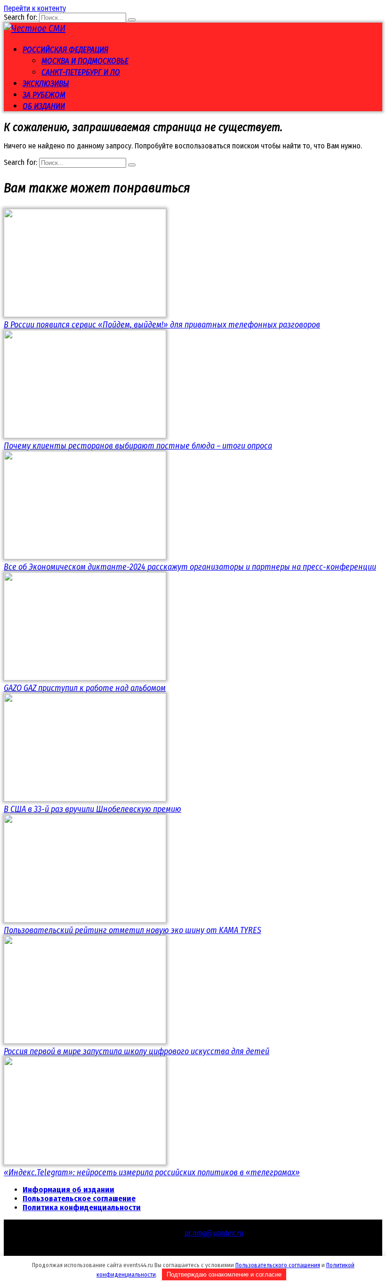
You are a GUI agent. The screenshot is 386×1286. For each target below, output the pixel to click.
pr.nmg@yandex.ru (214, 1233)
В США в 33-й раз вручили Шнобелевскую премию (92, 809)
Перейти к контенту (35, 8)
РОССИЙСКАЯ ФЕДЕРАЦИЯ (65, 50)
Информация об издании (68, 1190)
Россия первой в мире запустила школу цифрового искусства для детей (136, 1051)
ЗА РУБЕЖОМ (44, 95)
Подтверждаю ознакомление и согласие (224, 1274)
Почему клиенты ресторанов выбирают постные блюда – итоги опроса (138, 446)
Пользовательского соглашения (277, 1265)
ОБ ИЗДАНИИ (44, 106)
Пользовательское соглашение (79, 1199)
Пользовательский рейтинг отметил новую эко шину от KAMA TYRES (132, 930)
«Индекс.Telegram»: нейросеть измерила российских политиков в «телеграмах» (152, 1172)
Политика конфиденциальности (82, 1207)
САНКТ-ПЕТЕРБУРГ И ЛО (80, 72)
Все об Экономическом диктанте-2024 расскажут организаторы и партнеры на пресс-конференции (190, 567)
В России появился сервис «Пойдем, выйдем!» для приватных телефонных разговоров (162, 324)
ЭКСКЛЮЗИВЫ (46, 84)
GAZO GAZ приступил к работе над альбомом (85, 688)
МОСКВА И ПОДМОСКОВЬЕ (85, 61)
